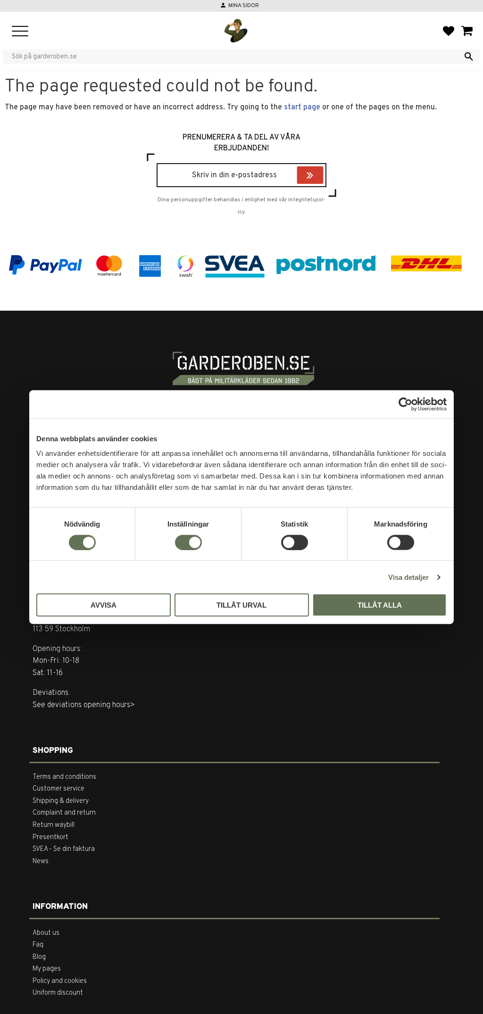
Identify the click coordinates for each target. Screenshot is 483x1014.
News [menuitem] (41, 861)
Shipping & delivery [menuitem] (61, 801)
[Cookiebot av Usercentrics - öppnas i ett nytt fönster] (405, 404)
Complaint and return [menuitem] (64, 812)
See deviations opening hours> (84, 705)
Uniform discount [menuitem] (58, 993)
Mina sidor (243, 5)
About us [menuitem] (46, 933)
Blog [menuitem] (39, 957)
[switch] (188, 542)
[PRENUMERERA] (321, 176)
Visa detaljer (408, 577)
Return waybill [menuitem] (54, 825)
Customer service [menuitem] (58, 788)
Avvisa (104, 605)
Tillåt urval (241, 605)
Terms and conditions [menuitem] (64, 777)
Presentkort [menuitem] (50, 837)
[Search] (469, 56)
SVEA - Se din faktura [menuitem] (64, 849)
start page (302, 107)
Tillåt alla (380, 605)
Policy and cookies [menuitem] (60, 981)
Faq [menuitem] (38, 944)
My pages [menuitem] (47, 969)
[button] (20, 32)
